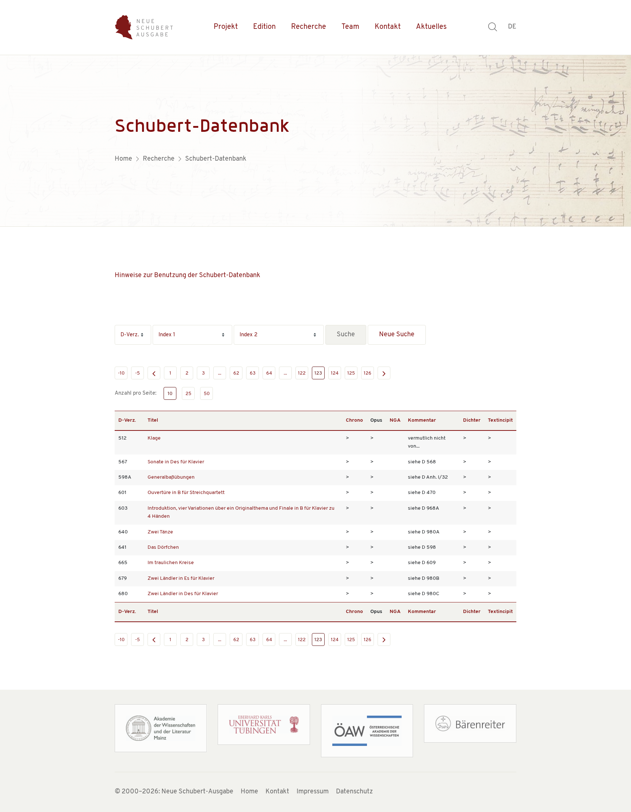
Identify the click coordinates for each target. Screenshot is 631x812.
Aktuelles (431, 27)
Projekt (226, 27)
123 (318, 373)
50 (207, 393)
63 (253, 373)
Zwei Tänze (160, 532)
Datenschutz (354, 792)
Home (249, 792)
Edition (264, 27)
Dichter (472, 420)
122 (302, 373)
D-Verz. (127, 420)
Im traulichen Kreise (171, 563)
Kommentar (422, 420)
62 (236, 373)
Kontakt (388, 27)
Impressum (313, 792)
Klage (154, 438)
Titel (153, 420)
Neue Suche (396, 335)
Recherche (308, 27)
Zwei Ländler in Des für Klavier (183, 594)
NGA (395, 420)
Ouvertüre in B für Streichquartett (186, 492)
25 (188, 393)
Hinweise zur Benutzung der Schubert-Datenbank (187, 275)
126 (367, 373)
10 (170, 393)
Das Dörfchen (163, 547)
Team (350, 27)
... (219, 373)
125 (351, 373)
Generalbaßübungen (171, 477)
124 (335, 373)
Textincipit (500, 420)
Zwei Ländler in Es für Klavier (181, 578)
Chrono (354, 420)
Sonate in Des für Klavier (176, 462)
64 (269, 373)
